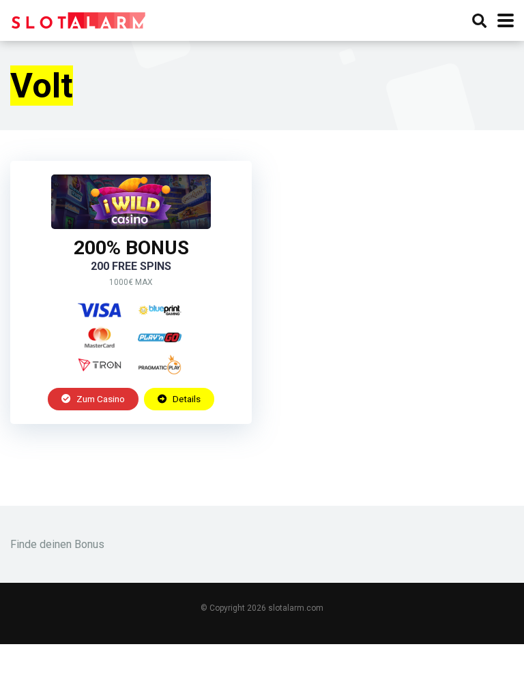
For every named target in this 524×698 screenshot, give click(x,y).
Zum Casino (99, 398)
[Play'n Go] (159, 337)
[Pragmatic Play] (159, 365)
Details (186, 398)
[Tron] (99, 365)
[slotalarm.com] (78, 18)
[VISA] (99, 310)
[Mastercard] (99, 337)
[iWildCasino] (131, 225)
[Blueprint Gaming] (159, 310)
